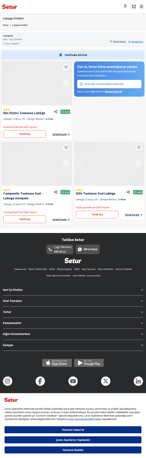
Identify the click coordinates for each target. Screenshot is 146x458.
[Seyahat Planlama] (134, 6)
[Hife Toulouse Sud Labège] (109, 164)
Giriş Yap (104, 84)
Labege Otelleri (20, 25)
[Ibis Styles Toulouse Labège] (37, 83)
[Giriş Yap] (126, 6)
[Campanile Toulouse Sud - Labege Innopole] (37, 164)
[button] (135, 42)
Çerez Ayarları (94, 275)
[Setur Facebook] (40, 381)
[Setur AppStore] (57, 363)
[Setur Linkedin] (138, 381)
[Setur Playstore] (89, 363)
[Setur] (9, 6)
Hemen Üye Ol (113, 92)
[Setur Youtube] (73, 381)
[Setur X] (105, 381)
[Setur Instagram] (7, 381)
